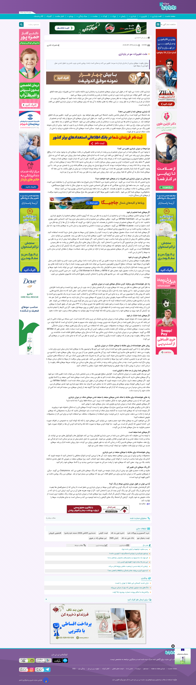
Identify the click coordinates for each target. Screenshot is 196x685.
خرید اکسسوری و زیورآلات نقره (138, 533)
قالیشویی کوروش (55, 533)
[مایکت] (60, 660)
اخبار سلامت (59, 16)
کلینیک (49, 16)
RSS (74, 668)
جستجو (145, 668)
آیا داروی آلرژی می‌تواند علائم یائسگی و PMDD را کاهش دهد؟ (128, 570)
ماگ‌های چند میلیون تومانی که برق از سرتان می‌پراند (130, 587)
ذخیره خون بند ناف (117, 533)
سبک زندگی (82, 16)
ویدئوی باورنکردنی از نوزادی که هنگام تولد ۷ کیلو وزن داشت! (128, 553)
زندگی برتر (81, 668)
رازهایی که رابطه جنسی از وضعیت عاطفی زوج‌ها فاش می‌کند (128, 566)
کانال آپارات (105, 668)
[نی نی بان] (168, 6)
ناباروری (144, 16)
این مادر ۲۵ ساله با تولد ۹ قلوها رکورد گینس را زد (132, 562)
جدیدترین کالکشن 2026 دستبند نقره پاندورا (80, 533)
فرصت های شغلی (117, 668)
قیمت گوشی (103, 533)
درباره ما (138, 668)
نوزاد (114, 16)
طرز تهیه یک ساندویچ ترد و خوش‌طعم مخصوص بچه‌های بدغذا (128, 558)
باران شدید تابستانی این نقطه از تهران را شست (132, 583)
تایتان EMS (114, 538)
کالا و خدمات (38, 16)
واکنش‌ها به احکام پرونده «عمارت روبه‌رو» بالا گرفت (131, 592)
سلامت (95, 16)
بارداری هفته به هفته (158, 668)
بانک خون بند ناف (127, 538)
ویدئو (71, 16)
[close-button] (173, 646)
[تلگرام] (43, 671)
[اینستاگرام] (27, 671)
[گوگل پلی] (43, 660)
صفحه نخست (170, 16)
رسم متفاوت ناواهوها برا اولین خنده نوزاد (135, 549)
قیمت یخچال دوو (143, 538)
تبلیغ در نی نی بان (93, 668)
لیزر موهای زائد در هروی (98, 538)
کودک (105, 16)
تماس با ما (129, 668)
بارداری (133, 16)
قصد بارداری (156, 16)
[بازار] (27, 660)
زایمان (123, 16)
